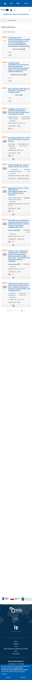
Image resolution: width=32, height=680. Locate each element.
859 (22, 310)
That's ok (23, 677)
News (15, 641)
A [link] (10, 3)
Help (16, 646)
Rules (15, 651)
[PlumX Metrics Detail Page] (14, 159)
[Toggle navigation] (30, 10)
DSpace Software (8, 648)
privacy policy (21, 671)
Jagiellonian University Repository (16, 14)
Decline (8, 677)
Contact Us (16, 644)
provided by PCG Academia (20, 648)
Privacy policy (16, 653)
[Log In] (18, 3)
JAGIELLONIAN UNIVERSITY (16, 661)
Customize (4, 674)
